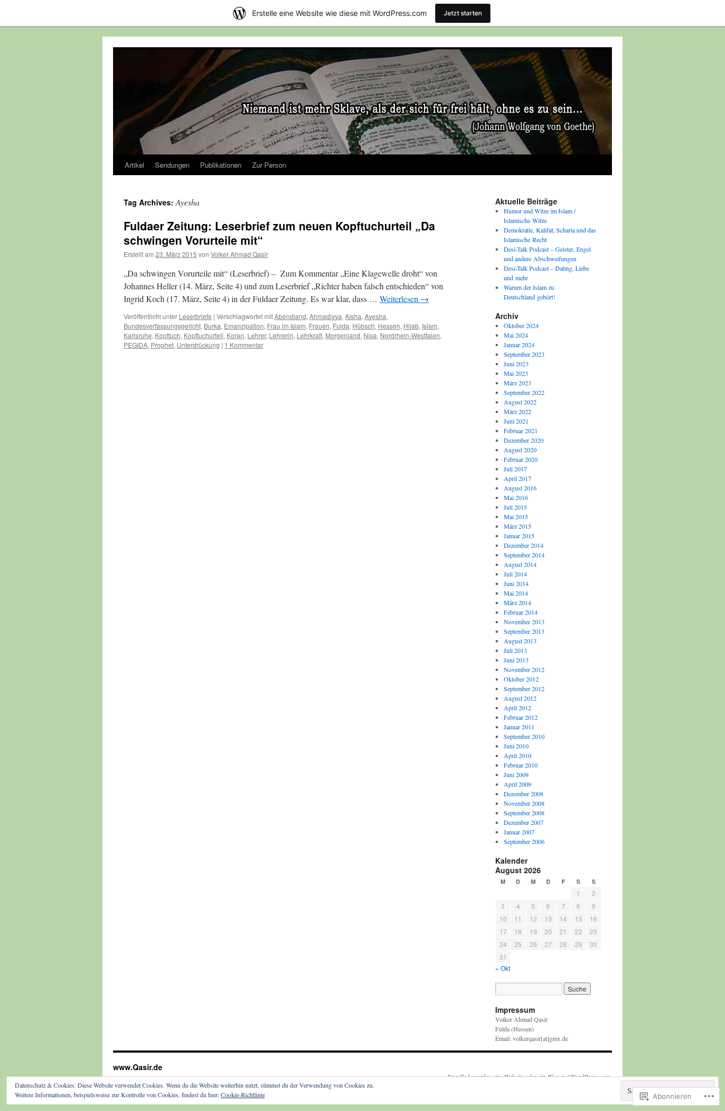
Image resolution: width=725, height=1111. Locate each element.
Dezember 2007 (523, 822)
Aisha (353, 316)
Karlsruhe (138, 335)
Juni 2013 (516, 660)
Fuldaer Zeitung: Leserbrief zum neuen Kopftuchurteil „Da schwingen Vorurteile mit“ (279, 233)
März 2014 (517, 602)
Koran (235, 335)
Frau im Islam (286, 325)
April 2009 (517, 784)
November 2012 (524, 669)
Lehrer (256, 335)
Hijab (411, 325)
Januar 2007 (519, 832)
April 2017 (517, 478)
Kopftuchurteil (203, 335)
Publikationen (220, 165)
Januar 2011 (519, 726)
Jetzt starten (463, 13)
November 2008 (524, 803)
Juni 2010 (516, 746)
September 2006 (524, 841)
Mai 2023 (516, 373)
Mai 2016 (516, 497)
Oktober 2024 (521, 325)
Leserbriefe (195, 316)
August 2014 (520, 564)
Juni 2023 (516, 363)
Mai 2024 (516, 335)
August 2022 (520, 402)
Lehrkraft (309, 335)
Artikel (134, 165)
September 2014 (524, 554)
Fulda (341, 325)
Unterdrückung (198, 344)
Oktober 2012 (521, 679)
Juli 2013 (515, 650)
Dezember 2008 (523, 793)
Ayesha (375, 316)
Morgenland (342, 335)
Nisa (370, 335)
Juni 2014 (516, 583)
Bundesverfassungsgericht (162, 325)
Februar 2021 (521, 430)
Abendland (290, 316)
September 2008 (524, 812)
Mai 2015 (516, 516)
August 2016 (520, 488)
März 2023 (517, 382)
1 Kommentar (244, 344)
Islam (429, 325)
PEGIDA (136, 344)
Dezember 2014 (523, 545)
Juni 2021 (516, 421)
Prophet (162, 344)
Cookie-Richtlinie (243, 1094)
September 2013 (524, 631)
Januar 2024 (519, 344)
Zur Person (269, 165)
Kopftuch (167, 335)
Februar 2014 (521, 612)
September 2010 (524, 736)
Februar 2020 (521, 459)
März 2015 (517, 526)
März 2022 (517, 411)
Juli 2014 (515, 574)
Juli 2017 (515, 468)
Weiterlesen (404, 298)
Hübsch (363, 325)
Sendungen (172, 165)
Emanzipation (244, 325)
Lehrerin (281, 335)
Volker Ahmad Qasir (239, 254)
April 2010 (517, 755)
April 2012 (517, 707)
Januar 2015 (519, 535)
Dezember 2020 (523, 440)
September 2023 (524, 354)
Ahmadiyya (325, 316)
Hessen (389, 325)
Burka (212, 325)
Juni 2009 (516, 774)
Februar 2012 (521, 717)
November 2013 (524, 621)
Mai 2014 (516, 593)
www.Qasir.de (137, 1067)
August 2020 (520, 449)
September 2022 (524, 392)
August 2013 (520, 640)
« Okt (502, 967)
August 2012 (520, 698)
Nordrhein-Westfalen (410, 335)
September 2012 (524, 688)
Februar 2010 (521, 765)
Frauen (319, 325)
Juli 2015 (515, 507)
